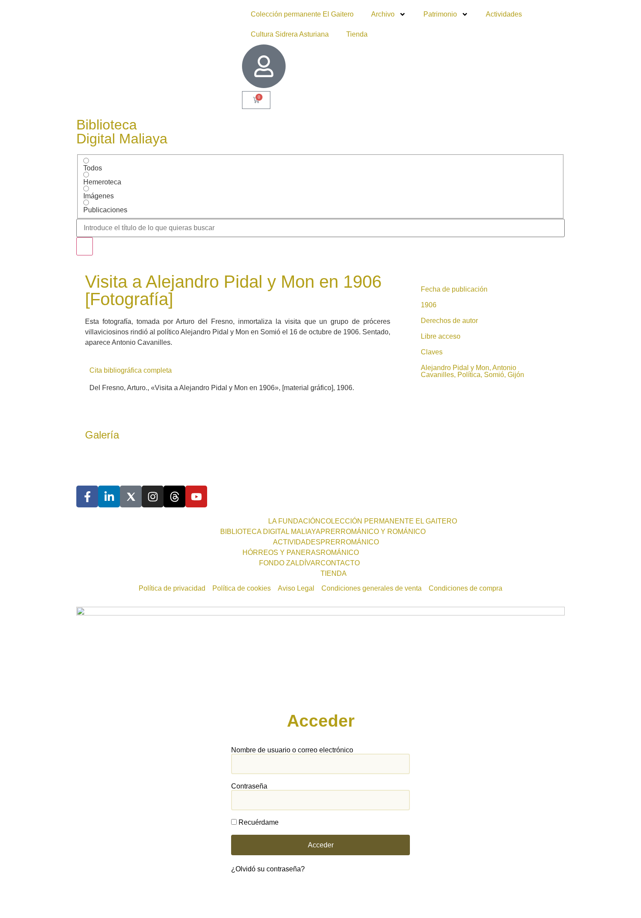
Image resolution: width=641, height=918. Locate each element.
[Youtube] (196, 496)
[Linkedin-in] (109, 496)
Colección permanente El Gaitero (302, 14)
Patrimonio (440, 14)
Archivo (383, 14)
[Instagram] (153, 496)
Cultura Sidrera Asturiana (290, 34)
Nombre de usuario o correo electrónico (292, 750)
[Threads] (174, 496)
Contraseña (249, 786)
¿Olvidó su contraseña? (268, 869)
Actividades (504, 14)
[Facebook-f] (87, 496)
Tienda (357, 34)
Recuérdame (258, 822)
